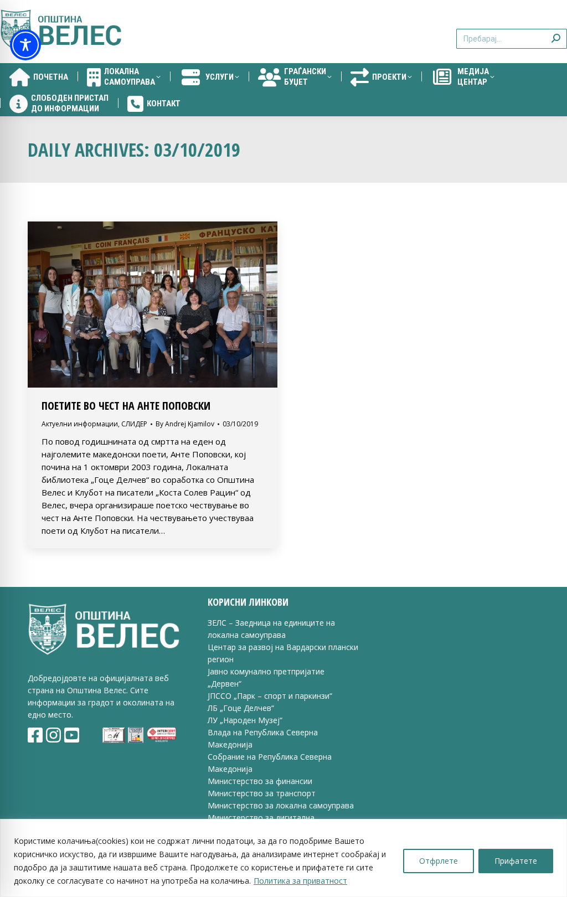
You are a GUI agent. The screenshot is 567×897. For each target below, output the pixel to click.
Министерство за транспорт (263, 793)
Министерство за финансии (260, 781)
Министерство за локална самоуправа (281, 805)
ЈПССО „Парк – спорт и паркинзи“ (270, 695)
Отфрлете (438, 860)
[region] (283, 858)
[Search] (555, 32)
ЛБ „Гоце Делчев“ (241, 708)
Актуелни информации (80, 424)
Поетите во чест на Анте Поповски (126, 405)
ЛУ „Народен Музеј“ (245, 720)
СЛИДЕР (134, 424)
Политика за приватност (300, 880)
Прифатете (515, 860)
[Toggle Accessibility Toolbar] (25, 44)
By (185, 424)
